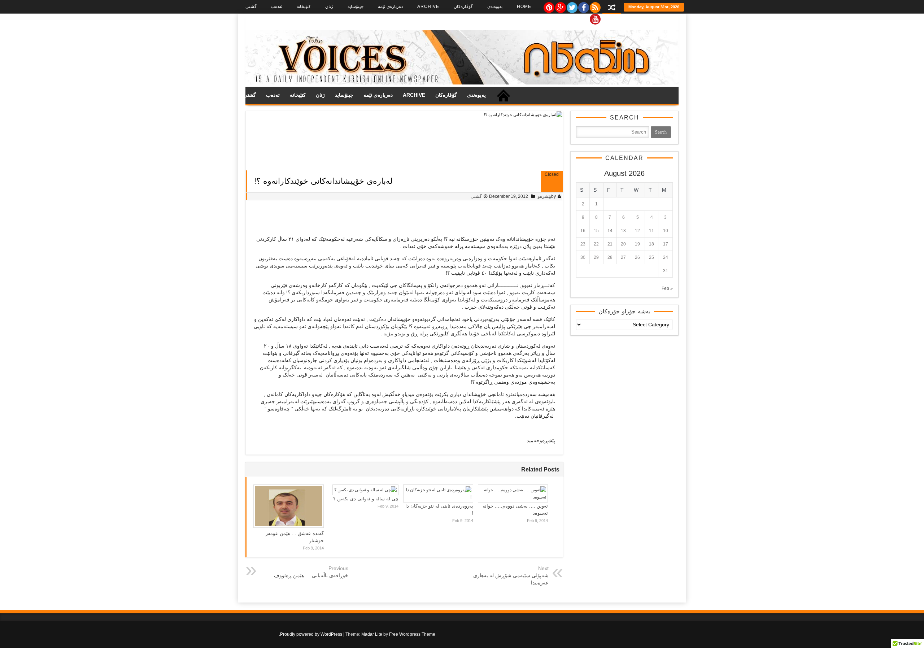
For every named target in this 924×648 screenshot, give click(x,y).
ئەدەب (276, 6)
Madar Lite (371, 634)
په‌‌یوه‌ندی (494, 6)
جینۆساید (355, 6)
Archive (428, 6)
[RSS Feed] (595, 6)
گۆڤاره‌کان (463, 6)
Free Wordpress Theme (412, 634)
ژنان (329, 6)
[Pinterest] (548, 6)
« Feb (667, 288)
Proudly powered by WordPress (311, 634)
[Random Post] (611, 8)
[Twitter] (572, 6)
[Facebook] (583, 6)
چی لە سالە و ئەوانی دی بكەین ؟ (365, 498)
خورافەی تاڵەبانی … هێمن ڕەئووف (311, 575)
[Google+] (560, 6)
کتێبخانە (304, 6)
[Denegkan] (462, 83)
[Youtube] (595, 17)
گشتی (251, 6)
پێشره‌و (544, 196)
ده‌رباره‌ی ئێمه (390, 6)
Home (524, 6)
